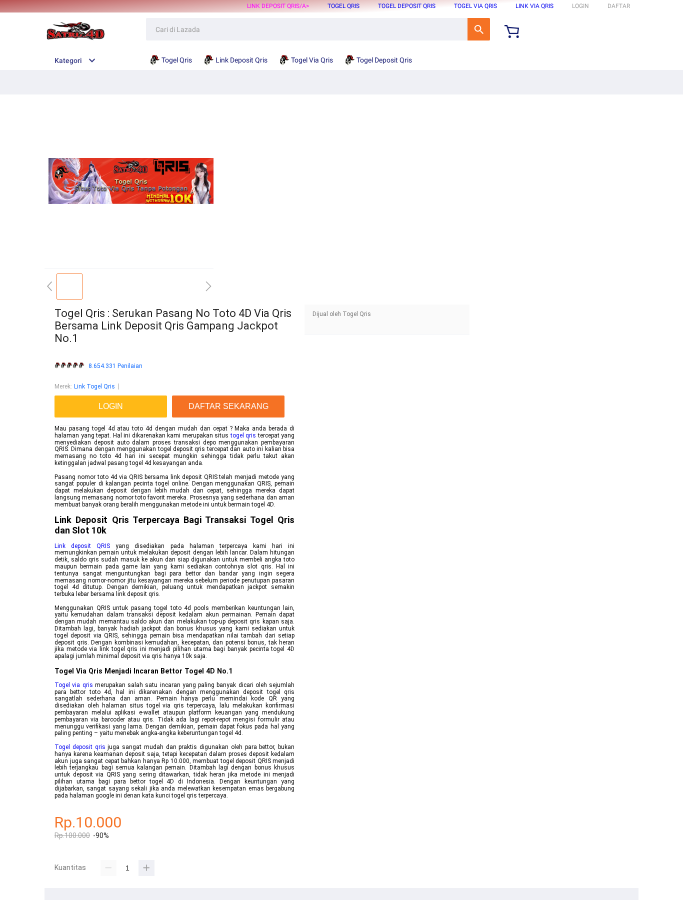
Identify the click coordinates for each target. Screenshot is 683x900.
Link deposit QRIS (82, 546)
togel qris (243, 435)
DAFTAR (619, 6)
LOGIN (580, 6)
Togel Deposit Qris (407, 6)
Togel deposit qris (80, 747)
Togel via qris (73, 685)
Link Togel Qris (94, 386)
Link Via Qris (535, 6)
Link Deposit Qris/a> (278, 6)
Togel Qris (344, 6)
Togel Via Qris (475, 6)
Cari (479, 29)
